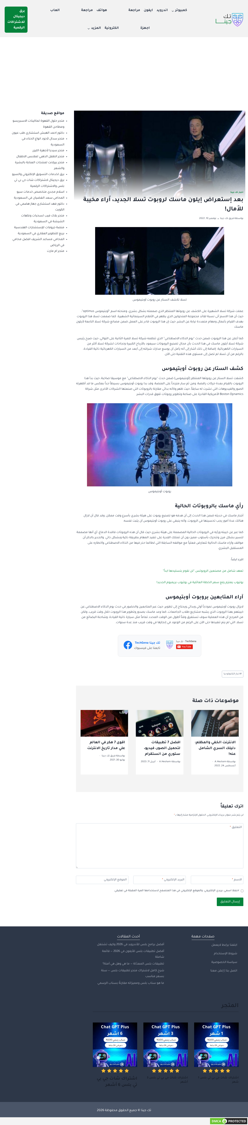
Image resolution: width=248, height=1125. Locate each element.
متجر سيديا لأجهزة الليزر (48, 150)
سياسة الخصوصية (224, 962)
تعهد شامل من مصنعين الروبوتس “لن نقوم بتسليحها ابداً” (203, 571)
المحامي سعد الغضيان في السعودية (39, 198)
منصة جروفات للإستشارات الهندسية (39, 227)
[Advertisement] (124, 66)
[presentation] (215, 723)
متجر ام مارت (55, 251)
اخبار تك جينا (236, 192)
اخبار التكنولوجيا (233, 674)
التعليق (236, 827)
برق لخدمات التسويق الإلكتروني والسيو (38, 174)
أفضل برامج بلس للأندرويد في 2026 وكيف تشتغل (130, 944)
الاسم (237, 880)
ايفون (148, 10)
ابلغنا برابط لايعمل (224, 945)
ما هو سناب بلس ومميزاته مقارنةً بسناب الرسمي (130, 983)
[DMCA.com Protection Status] (124, 1121)
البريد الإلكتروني (173, 880)
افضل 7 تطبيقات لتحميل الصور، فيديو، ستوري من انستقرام (162, 748)
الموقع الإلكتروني (115, 880)
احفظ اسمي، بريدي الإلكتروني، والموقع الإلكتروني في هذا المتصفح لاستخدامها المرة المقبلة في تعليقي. (176, 890)
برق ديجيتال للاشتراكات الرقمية (16, 19)
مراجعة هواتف (118, 10)
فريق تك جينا (227, 218)
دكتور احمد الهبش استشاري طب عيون (38, 133)
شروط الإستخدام (225, 953)
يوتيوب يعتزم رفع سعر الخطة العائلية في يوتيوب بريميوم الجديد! (200, 582)
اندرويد (162, 10)
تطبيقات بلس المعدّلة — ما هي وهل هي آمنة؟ (133, 964)
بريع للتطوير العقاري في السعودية (41, 233)
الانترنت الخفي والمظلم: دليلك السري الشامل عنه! (215, 748)
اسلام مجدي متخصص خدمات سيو (40, 192)
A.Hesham (220, 761)
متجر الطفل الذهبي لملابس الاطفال (40, 156)
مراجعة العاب (71, 10)
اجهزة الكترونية (127, 28)
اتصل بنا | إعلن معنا (223, 971)
